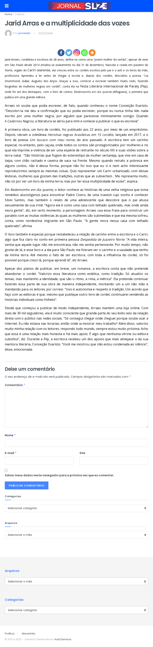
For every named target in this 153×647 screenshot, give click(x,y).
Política (9, 633)
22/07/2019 (45, 33)
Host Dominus (62, 639)
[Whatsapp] (84, 52)
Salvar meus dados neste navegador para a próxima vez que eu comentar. (59, 475)
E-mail (11, 453)
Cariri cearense (38, 70)
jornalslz (24, 33)
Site (82, 453)
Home (8, 14)
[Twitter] (68, 52)
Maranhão (28, 633)
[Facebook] (61, 52)
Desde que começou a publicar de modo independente (47, 308)
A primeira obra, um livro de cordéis (32, 129)
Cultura (19, 14)
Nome (10, 435)
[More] (92, 52)
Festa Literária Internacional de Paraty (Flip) (113, 86)
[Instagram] (76, 52)
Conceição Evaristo (133, 105)
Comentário (15, 385)
